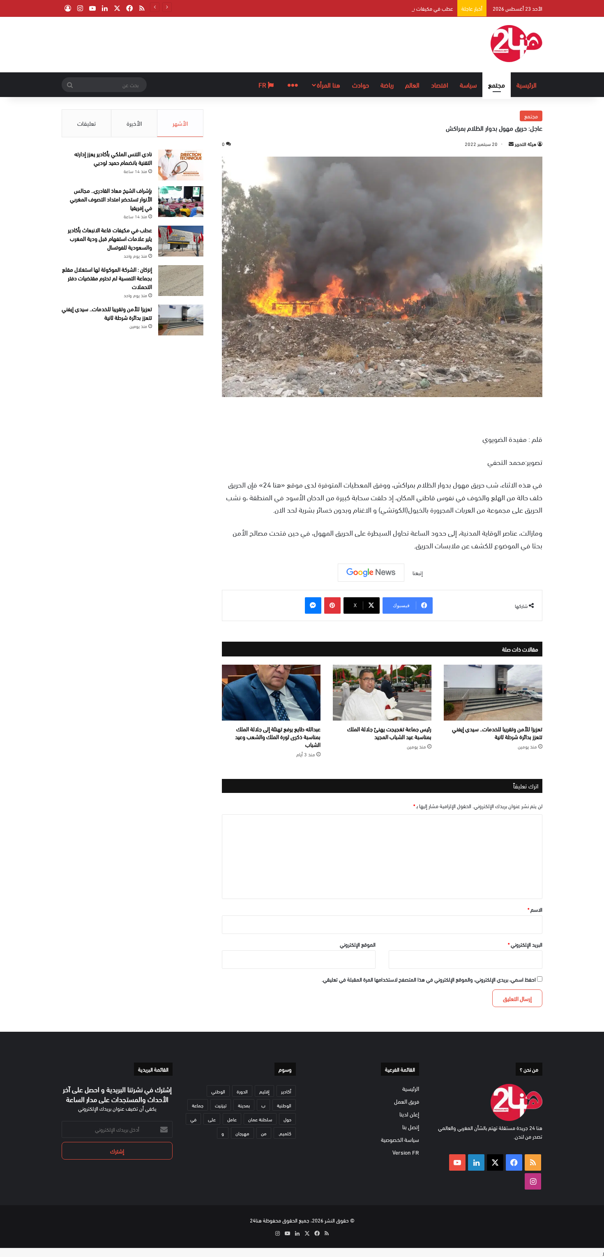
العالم (412, 84)
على (212, 1118)
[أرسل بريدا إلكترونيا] (511, 143)
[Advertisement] (219, 43)
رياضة (387, 84)
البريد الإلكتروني (525, 944)
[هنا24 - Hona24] (516, 43)
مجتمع (496, 84)
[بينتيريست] (332, 605)
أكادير (286, 1090)
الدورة (242, 1090)
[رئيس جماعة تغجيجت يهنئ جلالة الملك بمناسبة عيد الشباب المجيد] (382, 693)
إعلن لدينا (409, 1114)
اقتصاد (439, 84)
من (264, 1132)
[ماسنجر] (313, 605)
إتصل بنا (410, 1126)
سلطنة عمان (260, 1118)
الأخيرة (134, 123)
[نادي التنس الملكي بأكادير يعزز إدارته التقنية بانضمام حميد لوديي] (180, 165)
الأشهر (180, 123)
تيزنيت (220, 1104)
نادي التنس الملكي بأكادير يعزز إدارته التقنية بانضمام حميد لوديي (113, 157)
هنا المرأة (328, 84)
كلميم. (284, 1132)
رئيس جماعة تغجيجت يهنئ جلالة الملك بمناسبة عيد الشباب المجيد (389, 732)
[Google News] (371, 573)
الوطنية (284, 1104)
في (193, 1118)
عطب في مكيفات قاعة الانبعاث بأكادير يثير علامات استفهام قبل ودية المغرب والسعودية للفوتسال (352, 8)
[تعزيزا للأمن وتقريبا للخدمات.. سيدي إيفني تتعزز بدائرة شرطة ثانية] (493, 693)
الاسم (535, 909)
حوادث (360, 84)
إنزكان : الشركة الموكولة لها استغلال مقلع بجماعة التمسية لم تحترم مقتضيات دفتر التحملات (107, 277)
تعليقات (86, 123)
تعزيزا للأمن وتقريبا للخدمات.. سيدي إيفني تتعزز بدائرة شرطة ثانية (497, 732)
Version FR (405, 1152)
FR (263, 84)
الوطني (218, 1090)
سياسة (468, 84)
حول (287, 1118)
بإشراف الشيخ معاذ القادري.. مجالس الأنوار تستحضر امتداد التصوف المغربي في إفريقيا (111, 199)
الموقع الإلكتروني (358, 944)
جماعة (197, 1104)
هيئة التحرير (525, 143)
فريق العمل (406, 1101)
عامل (232, 1118)
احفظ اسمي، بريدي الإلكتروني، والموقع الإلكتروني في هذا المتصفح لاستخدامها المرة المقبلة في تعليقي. (429, 979)
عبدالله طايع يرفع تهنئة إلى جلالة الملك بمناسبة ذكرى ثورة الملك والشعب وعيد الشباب (277, 736)
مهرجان (242, 1132)
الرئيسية (526, 84)
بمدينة (244, 1104)
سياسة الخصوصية (400, 1139)
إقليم (264, 1090)
